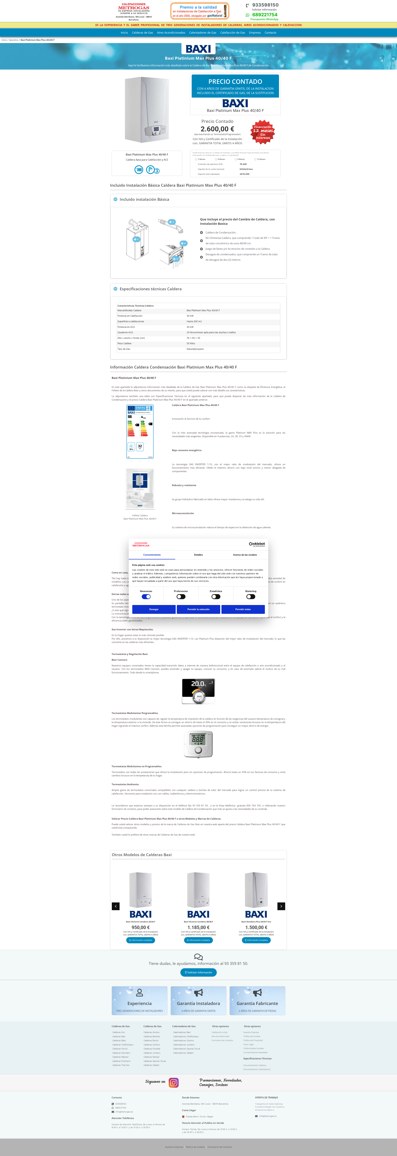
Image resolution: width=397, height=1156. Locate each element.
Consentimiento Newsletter (255, 1052)
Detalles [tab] (198, 554)
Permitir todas (243, 609)
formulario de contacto (124, 808)
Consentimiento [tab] (152, 554)
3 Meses (201, 159)
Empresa (255, 32)
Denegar (153, 609)
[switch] (181, 596)
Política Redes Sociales (253, 1048)
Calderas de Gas (142, 32)
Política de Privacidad (253, 1040)
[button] (198, 199)
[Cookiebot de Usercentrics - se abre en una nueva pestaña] (251, 544)
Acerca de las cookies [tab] (245, 554)
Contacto (270, 32)
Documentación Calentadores (256, 1069)
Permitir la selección (198, 609)
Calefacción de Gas (232, 32)
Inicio (124, 32)
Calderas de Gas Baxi (188, 824)
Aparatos (13, 40)
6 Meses (221, 159)
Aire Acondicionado (220, 1036)
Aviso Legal (248, 1044)
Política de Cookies (251, 1036)
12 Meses (261, 159)
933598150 (265, 5)
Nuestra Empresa (251, 1032)
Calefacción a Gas (219, 1032)
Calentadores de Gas (202, 32)
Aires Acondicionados (171, 32)
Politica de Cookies (195, 1146)
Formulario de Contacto (222, 1040)
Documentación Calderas (254, 1065)
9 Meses (241, 159)
